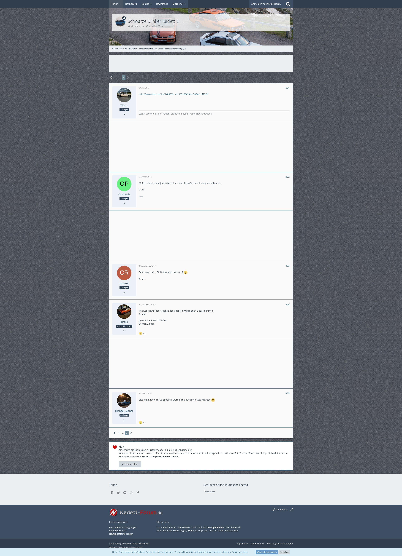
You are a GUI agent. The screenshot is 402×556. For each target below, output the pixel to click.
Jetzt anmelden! (130, 464)
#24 (288, 304)
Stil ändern (281, 509)
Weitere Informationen (267, 552)
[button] (112, 492)
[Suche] (288, 4)
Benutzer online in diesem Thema (225, 485)
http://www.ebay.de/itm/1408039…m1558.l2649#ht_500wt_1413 (172, 94)
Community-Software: (129, 543)
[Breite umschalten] (291, 509)
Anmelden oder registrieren (266, 3)
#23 (288, 265)
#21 (288, 87)
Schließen (284, 552)
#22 (288, 176)
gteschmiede (137, 26)
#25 (288, 393)
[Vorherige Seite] (111, 77)
